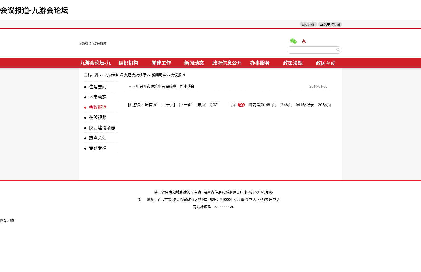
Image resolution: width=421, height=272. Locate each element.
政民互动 (325, 62)
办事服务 (260, 62)
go (241, 105)
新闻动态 (194, 62)
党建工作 (161, 62)
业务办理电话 (269, 199)
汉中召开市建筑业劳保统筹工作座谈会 (161, 86)
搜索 (338, 50)
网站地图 (308, 24)
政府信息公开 (227, 62)
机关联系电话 (245, 199)
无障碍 (304, 41)
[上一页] (168, 104)
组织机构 (128, 62)
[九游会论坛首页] (142, 104)
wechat (293, 41)
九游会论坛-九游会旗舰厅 (92, 43)
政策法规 (293, 62)
